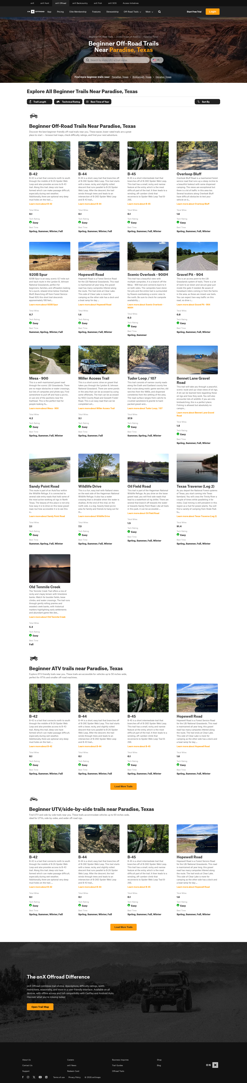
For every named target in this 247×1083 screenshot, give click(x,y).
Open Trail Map (40, 1006)
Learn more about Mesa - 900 (50, 395)
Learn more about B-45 (148, 187)
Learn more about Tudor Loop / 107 (148, 395)
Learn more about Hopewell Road (99, 290)
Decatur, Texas (163, 76)
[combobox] (118, 60)
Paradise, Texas (120, 76)
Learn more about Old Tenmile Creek (50, 600)
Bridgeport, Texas (142, 76)
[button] (39, 101)
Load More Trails (123, 786)
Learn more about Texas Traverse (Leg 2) (197, 500)
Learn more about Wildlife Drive (99, 500)
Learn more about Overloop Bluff (197, 187)
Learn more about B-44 (99, 187)
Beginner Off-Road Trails (101, 36)
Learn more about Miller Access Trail (99, 395)
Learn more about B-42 (50, 187)
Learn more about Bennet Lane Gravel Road (197, 395)
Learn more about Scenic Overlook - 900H (148, 290)
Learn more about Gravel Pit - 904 (197, 290)
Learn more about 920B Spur (50, 290)
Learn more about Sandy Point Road (50, 500)
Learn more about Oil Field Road (148, 500)
